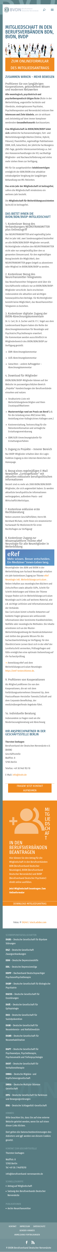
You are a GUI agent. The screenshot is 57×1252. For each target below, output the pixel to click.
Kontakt (12, 1226)
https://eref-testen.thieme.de (19, 670)
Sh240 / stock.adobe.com (34, 922)
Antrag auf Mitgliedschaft (20, 1186)
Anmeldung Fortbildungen (27, 1234)
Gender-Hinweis (27, 1230)
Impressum (25, 1226)
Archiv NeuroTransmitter (19, 1208)
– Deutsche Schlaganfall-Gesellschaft (26, 1105)
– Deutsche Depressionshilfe (22, 960)
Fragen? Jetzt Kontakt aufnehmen (30, 788)
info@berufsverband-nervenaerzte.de (24, 1173)
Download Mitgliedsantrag (29, 903)
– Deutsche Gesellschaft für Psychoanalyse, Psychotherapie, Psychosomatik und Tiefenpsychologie (24, 1053)
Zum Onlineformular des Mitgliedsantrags (30, 64)
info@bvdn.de (20, 774)
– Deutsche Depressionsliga (21, 966)
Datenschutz (39, 1226)
